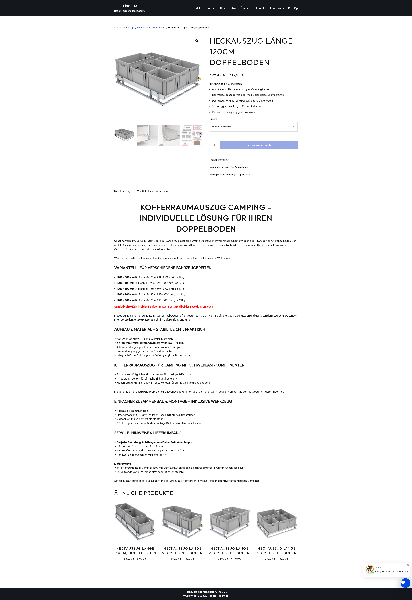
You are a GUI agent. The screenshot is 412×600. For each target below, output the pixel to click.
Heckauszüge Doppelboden (150, 27)
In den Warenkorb (259, 145)
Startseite (119, 27)
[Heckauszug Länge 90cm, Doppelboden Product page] (182, 522)
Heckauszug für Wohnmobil (215, 258)
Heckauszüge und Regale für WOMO (206, 591)
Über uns (246, 8)
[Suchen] (289, 8)
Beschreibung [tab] (122, 191)
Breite (213, 119)
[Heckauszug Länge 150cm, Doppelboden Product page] (135, 522)
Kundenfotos (228, 8)
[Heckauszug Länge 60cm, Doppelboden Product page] (229, 522)
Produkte (197, 8)
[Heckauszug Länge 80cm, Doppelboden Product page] (277, 522)
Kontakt (261, 8)
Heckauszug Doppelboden (236, 174)
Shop (131, 27)
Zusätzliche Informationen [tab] (153, 191)
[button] (215, 8)
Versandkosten (234, 83)
